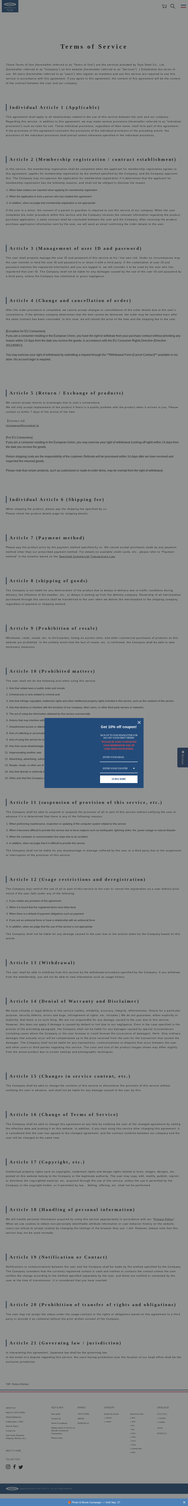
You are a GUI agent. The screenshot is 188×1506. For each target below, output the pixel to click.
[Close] (139, 722)
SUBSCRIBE (119, 779)
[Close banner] (184, 1502)
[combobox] (119, 768)
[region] (94, 1502)
